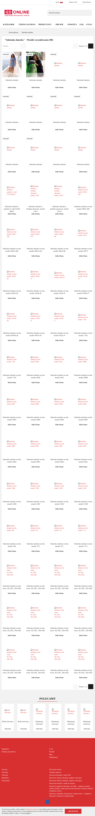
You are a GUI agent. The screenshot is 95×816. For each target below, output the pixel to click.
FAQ (81, 24)
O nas (51, 749)
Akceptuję (73, 811)
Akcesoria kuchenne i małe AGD (60, 775)
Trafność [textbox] (5, 46)
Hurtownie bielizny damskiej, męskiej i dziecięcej (65, 781)
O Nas (89, 24)
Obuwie (59, 24)
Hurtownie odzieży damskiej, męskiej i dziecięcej (65, 778)
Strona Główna (27, 24)
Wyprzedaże (6, 781)
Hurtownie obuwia (55, 769)
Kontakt (51, 752)
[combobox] (14, 46)
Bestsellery (5, 778)
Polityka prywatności (9, 752)
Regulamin (5, 749)
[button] (8, 743)
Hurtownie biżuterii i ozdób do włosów (62, 783)
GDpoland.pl (53, 757)
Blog (50, 754)
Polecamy (5, 772)
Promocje (5, 775)
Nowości (72, 24)
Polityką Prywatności (32, 809)
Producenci (45, 24)
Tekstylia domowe (55, 772)
